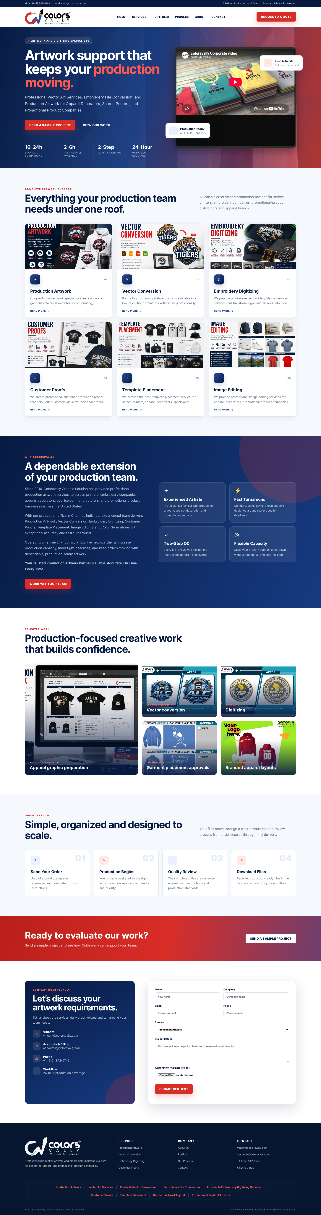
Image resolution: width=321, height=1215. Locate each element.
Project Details (163, 1038)
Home (121, 16)
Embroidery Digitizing (132, 1161)
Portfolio (161, 16)
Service (159, 1022)
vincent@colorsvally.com (252, 1147)
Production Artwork (130, 1147)
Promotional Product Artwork (211, 1195)
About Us (183, 1147)
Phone (227, 1005)
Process (182, 16)
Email (158, 1005)
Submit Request (173, 1089)
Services (139, 16)
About (200, 16)
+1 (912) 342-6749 (248, 1161)
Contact (218, 16)
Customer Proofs (129, 1167)
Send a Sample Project (50, 125)
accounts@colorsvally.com (253, 1154)
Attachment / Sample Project (172, 1067)
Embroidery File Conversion (181, 1187)
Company (229, 989)
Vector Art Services (100, 1187)
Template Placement (133, 1195)
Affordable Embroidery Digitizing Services (234, 1187)
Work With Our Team (48, 584)
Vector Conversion (130, 1154)
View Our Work (96, 125)
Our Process (185, 1161)
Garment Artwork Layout (169, 1195)
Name (158, 989)
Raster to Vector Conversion (138, 1187)
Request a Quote (276, 17)
